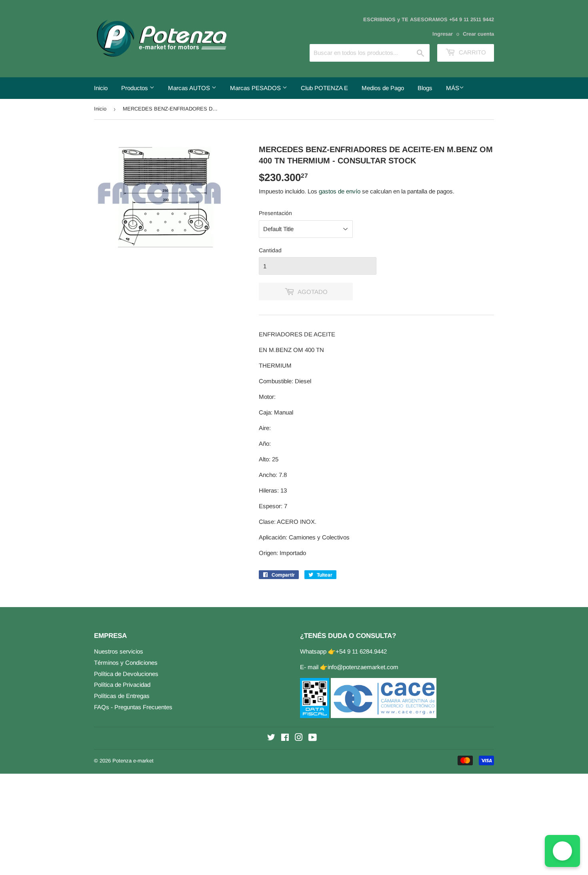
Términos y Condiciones (126, 662)
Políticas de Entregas (122, 695)
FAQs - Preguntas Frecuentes (133, 707)
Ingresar (442, 34)
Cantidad (270, 250)
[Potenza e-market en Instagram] (299, 738)
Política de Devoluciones (126, 673)
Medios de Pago (383, 87)
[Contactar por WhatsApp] (562, 851)
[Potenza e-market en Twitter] (271, 738)
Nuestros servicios (118, 651)
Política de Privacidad (122, 684)
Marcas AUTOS (190, 87)
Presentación (275, 213)
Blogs (425, 87)
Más (452, 87)
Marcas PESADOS (256, 87)
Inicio (101, 87)
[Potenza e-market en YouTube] (312, 738)
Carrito (471, 52)
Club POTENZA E (324, 87)
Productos (135, 87)
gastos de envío (339, 191)
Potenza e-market (133, 761)
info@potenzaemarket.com (363, 667)
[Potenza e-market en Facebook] (285, 738)
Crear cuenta (478, 34)
